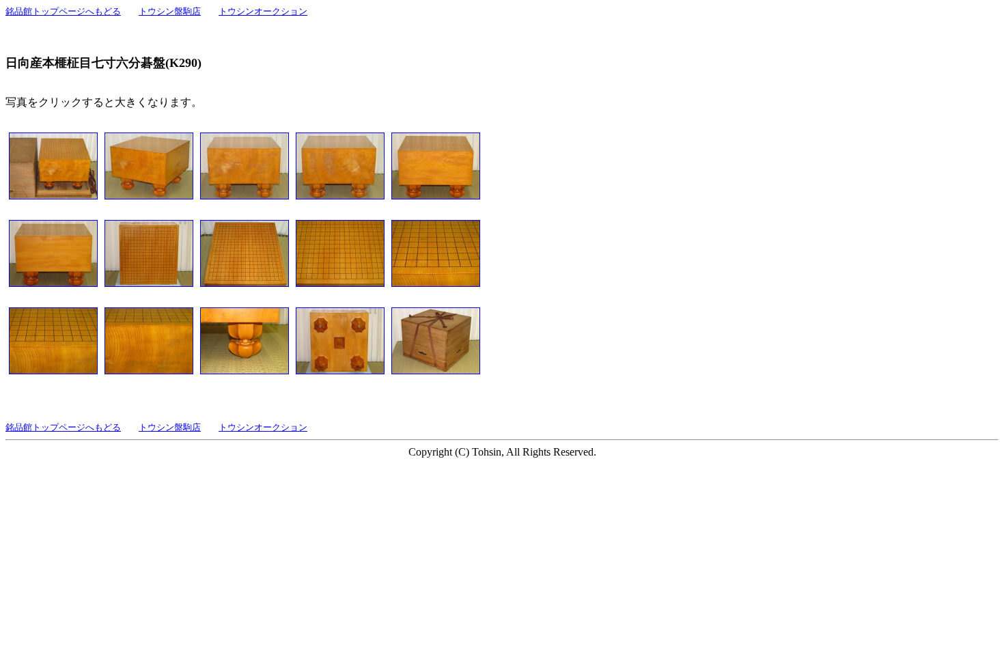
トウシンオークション (263, 11)
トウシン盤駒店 (170, 11)
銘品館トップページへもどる (63, 11)
